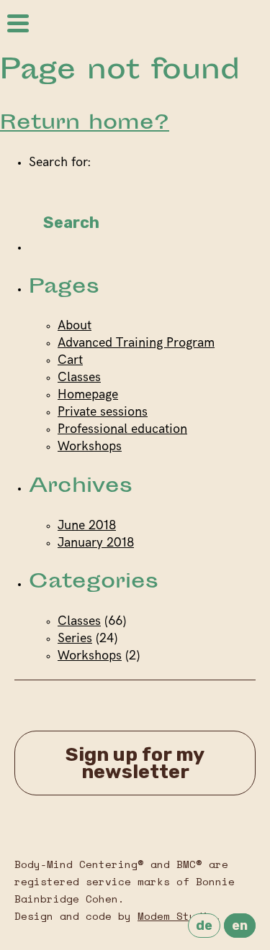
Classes (79, 378)
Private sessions (103, 412)
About (74, 326)
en (240, 925)
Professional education (122, 430)
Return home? (84, 124)
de (204, 925)
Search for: (60, 163)
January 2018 (96, 543)
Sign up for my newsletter (135, 763)
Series (75, 639)
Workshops (90, 447)
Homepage (88, 395)
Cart (70, 361)
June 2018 (87, 526)
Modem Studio (176, 915)
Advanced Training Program (136, 343)
